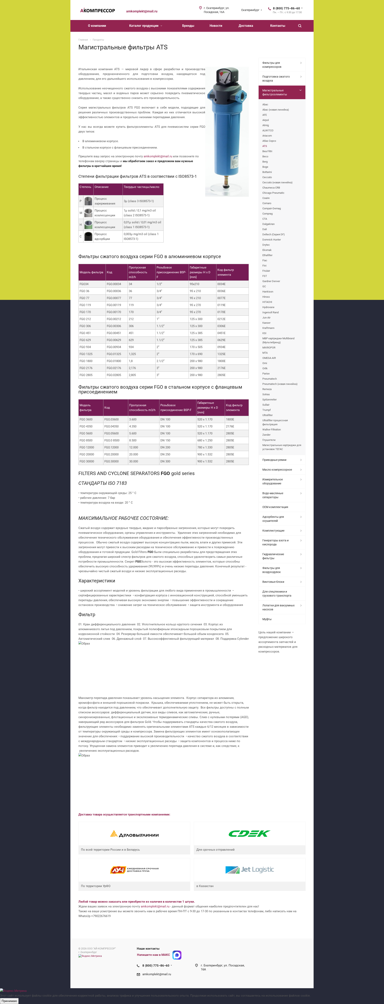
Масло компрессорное (277, 469)
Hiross (266, 296)
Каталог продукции (144, 26)
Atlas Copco (269, 140)
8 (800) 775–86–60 (286, 8)
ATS (264, 146)
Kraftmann (268, 327)
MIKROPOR (268, 347)
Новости (216, 26)
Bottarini (267, 172)
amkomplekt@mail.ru (158, 156)
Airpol (265, 120)
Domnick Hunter (271, 239)
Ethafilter (267, 255)
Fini (264, 265)
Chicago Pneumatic (273, 192)
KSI (264, 333)
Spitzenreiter (269, 399)
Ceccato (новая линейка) (277, 182)
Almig (265, 125)
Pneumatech (269, 378)
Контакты (277, 26)
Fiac (264, 260)
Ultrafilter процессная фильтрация (275, 422)
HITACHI (267, 301)
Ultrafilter (267, 415)
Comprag (267, 213)
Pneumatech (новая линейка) (280, 383)
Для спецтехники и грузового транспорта (276, 593)
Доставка (246, 26)
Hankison (267, 291)
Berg (265, 161)
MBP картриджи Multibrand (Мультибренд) (278, 340)
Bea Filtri (267, 151)
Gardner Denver (271, 281)
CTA (264, 218)
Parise (266, 373)
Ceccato (267, 177)
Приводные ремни (274, 459)
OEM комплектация (275, 507)
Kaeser (266, 322)
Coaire (266, 198)
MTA (265, 352)
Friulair (266, 270)
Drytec (266, 244)
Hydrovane (268, 307)
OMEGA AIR (269, 357)
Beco (265, 156)
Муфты (267, 619)
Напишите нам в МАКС (153, 955)
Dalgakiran (268, 224)
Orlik (265, 368)
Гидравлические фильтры (273, 556)
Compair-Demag (271, 208)
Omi (264, 363)
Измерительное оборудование (272, 481)
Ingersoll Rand (270, 312)
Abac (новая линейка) (275, 109)
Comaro (266, 203)
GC (264, 286)
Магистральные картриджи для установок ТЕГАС (281, 447)
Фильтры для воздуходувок (271, 570)
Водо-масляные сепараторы (272, 495)
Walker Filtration (271, 429)
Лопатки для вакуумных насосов (278, 607)
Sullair (265, 404)
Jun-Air (266, 317)
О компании (97, 26)
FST (264, 275)
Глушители (269, 439)
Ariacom (267, 135)
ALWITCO (267, 130)
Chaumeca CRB (271, 187)
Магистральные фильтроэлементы (274, 92)
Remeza (267, 389)
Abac (265, 104)
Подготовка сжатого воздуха (276, 78)
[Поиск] (300, 26)
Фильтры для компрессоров (271, 64)
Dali (264, 229)
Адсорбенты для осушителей (273, 518)
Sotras (266, 394)
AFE (264, 114)
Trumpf (266, 409)
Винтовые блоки (273, 581)
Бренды (188, 26)
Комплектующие (273, 530)
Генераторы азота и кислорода (275, 542)
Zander (266, 434)
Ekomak (267, 250)
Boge (265, 166)
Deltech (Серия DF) (273, 234)
